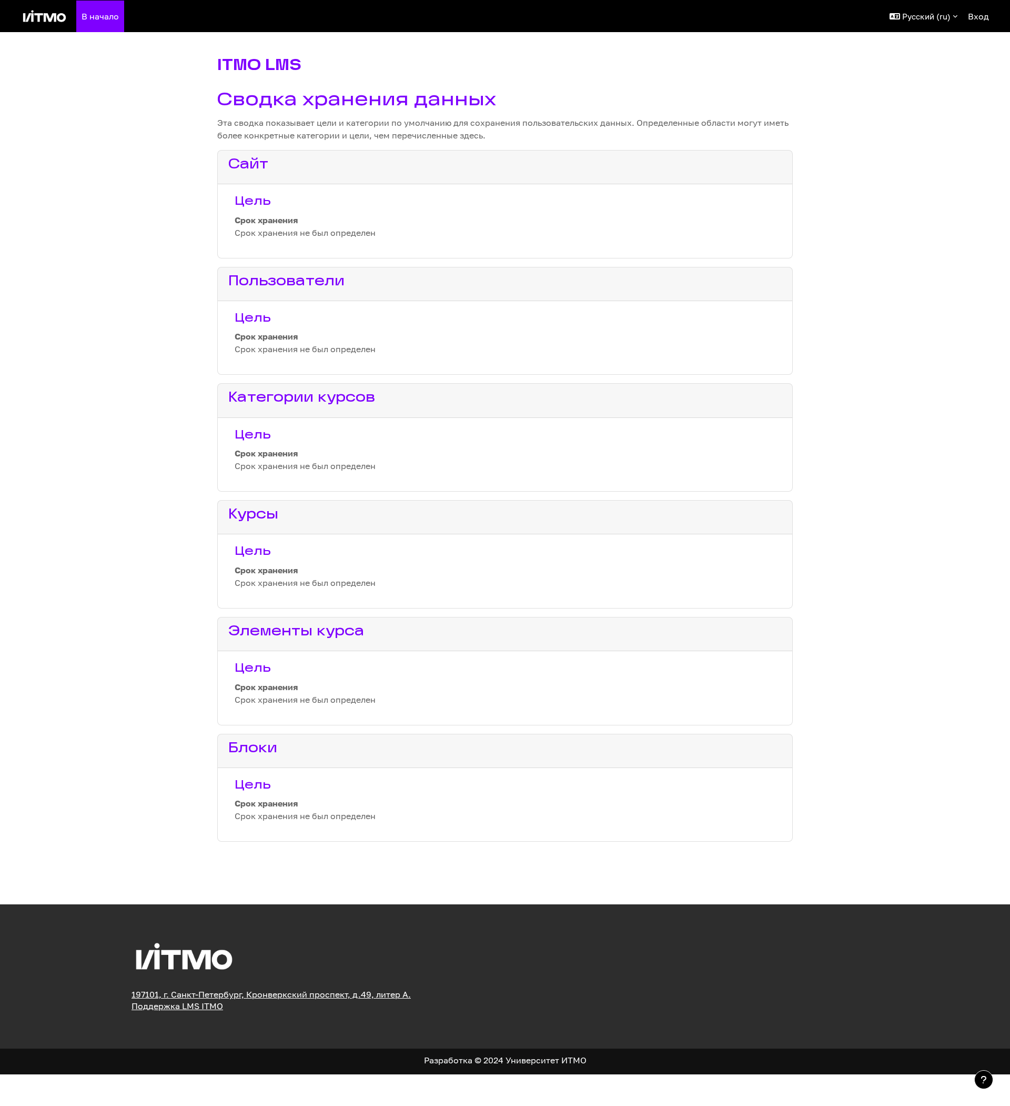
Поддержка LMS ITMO (177, 1006)
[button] (923, 16)
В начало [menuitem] (100, 16)
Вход (978, 16)
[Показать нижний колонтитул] (983, 1079)
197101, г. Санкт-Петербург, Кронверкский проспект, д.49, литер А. (271, 994)
